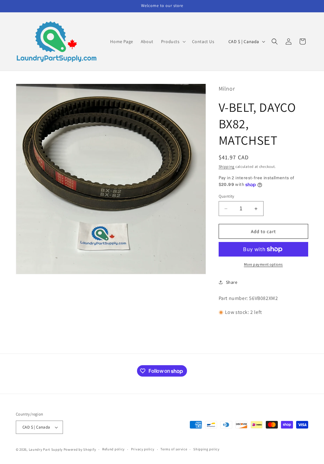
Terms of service (173, 449)
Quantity (226, 196)
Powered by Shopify (80, 449)
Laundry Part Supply (46, 449)
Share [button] (232, 282)
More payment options (263, 264)
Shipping (227, 166)
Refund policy (113, 449)
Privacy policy (142, 449)
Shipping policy (206, 449)
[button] (172, 41)
